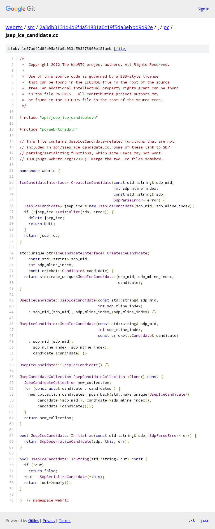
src (31, 27)
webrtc (14, 27)
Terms (65, 520)
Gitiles (33, 520)
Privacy (49, 520)
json (204, 520)
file (120, 48)
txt (191, 520)
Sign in (203, 8)
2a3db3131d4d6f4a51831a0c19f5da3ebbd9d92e (96, 27)
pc (166, 27)
